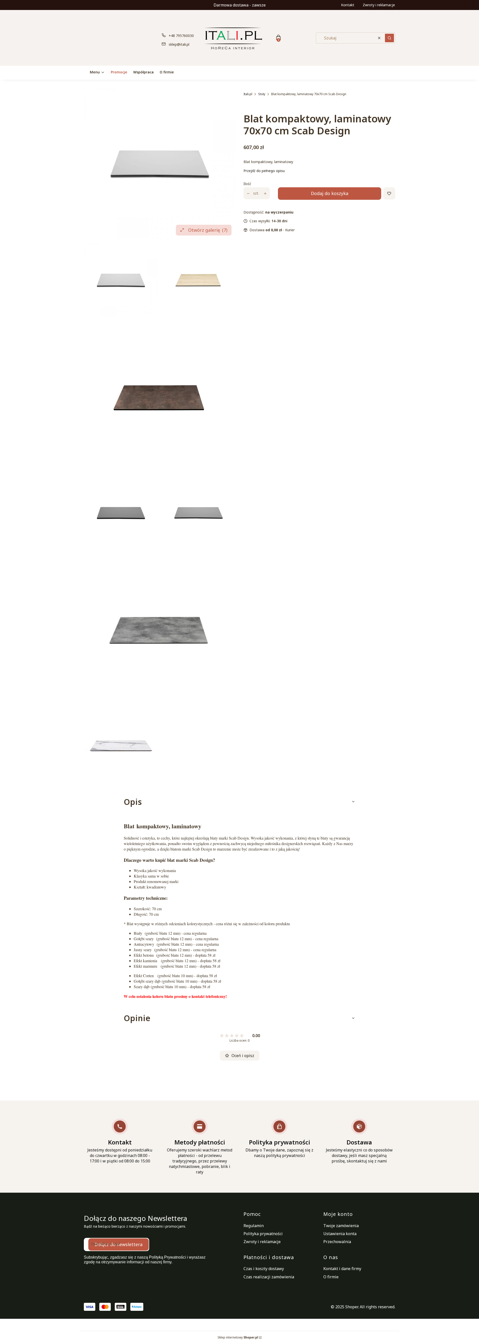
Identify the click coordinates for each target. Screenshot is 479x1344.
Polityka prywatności (263, 1233)
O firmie (331, 1277)
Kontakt (347, 4)
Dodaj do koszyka (329, 194)
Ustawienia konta (340, 1233)
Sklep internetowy (238, 1337)
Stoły (261, 94)
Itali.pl (247, 94)
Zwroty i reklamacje (379, 4)
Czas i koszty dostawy (263, 1268)
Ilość (247, 184)
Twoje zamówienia (341, 1225)
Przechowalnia (337, 1241)
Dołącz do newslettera (118, 1244)
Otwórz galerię (207, 230)
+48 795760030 (181, 35)
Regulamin (253, 1225)
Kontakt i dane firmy (342, 1268)
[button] (389, 38)
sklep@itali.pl (179, 44)
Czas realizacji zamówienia (268, 1277)
